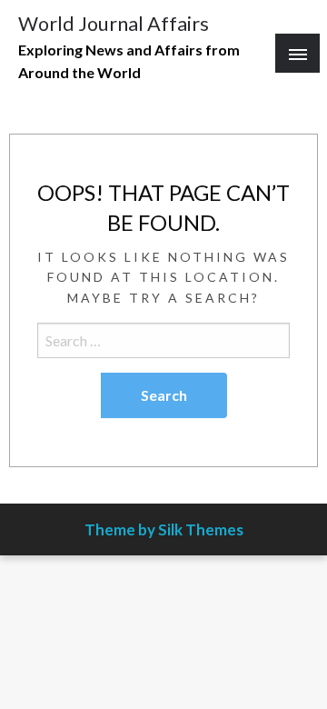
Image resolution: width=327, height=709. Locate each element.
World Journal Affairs (113, 23)
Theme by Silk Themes (163, 529)
